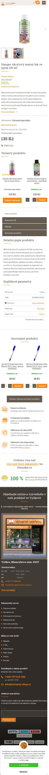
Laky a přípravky (38, 303)
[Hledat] (34, 2)
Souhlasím (25, 765)
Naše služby (7, 653)
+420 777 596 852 (13, 581)
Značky (6, 656)
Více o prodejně (8, 590)
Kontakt (6, 660)
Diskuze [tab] (8, 227)
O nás (5, 645)
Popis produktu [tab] (11, 214)
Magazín (6, 641)
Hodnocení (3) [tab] (10, 220)
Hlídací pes (8, 145)
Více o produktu (8, 112)
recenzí (31, 480)
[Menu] (44, 2)
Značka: (7, 76)
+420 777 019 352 (15, 677)
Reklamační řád (9, 620)
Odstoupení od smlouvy (12, 616)
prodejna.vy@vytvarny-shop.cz (18, 585)
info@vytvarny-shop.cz (18, 684)
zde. (27, 760)
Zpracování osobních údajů (13, 628)
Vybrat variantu (12, 200)
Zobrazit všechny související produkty (24, 399)
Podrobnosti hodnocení (10, 86)
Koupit (42, 200)
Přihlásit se (8, 720)
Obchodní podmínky (10, 624)
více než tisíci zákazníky (22, 464)
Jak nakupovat (8, 612)
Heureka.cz (26, 447)
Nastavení (23, 772)
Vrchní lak (40, 309)
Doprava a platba (9, 608)
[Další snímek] (45, 29)
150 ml (41, 314)
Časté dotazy (8, 649)
